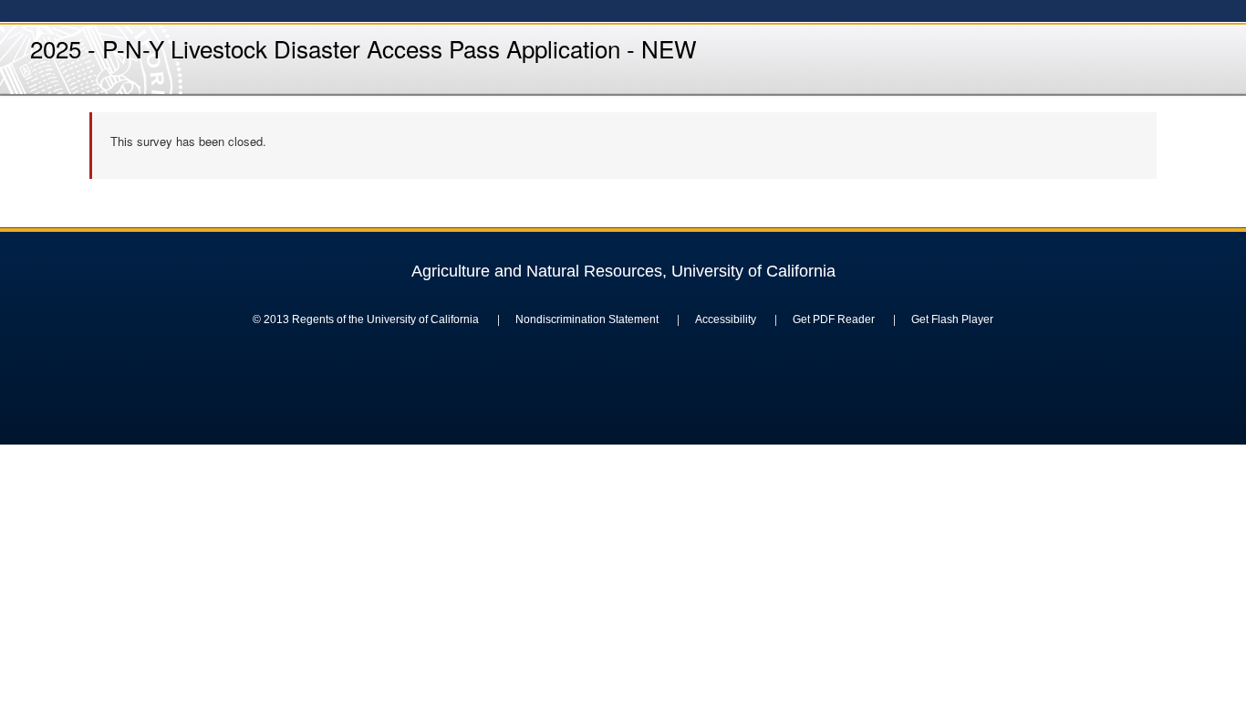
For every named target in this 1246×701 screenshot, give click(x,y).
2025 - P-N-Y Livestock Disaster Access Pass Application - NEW (363, 48)
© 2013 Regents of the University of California (366, 319)
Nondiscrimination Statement (587, 319)
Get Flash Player (952, 319)
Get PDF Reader (834, 319)
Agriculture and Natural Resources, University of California (623, 271)
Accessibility (725, 319)
